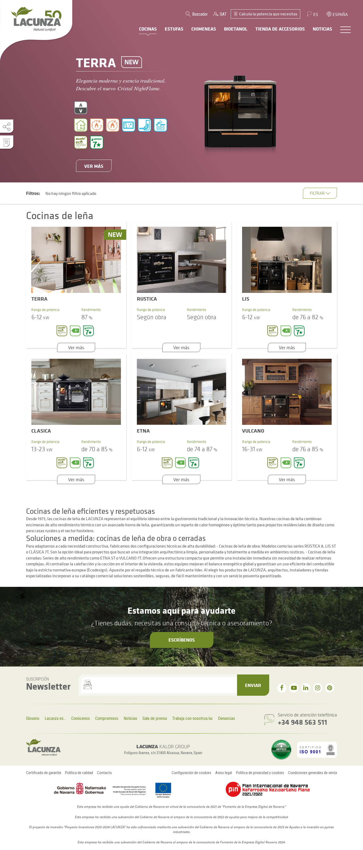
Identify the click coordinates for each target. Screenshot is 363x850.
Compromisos (106, 718)
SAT (223, 14)
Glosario (32, 718)
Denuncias (226, 718)
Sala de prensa (154, 718)
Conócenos (80, 718)
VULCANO (253, 430)
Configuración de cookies (191, 772)
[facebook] (281, 688)
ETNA (143, 430)
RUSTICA (147, 298)
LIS (245, 298)
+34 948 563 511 (302, 722)
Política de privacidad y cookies (260, 772)
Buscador (200, 14)
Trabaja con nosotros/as (192, 718)
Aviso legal (223, 772)
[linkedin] (305, 688)
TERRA (39, 298)
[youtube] (293, 688)
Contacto (104, 772)
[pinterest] (329, 688)
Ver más (93, 166)
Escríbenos (181, 640)
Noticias (130, 718)
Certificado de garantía (43, 772)
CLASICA (41, 430)
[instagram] (317, 688)
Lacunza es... (55, 718)
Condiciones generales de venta (312, 772)
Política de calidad (79, 772)
